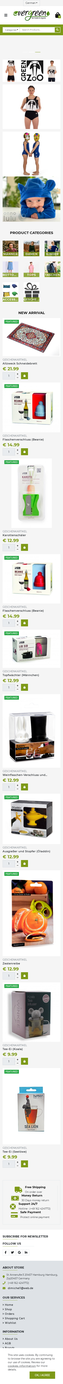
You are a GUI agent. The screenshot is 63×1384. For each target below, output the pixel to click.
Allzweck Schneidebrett (20, 363)
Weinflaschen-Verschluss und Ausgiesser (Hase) (24, 775)
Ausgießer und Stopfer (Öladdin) (26, 851)
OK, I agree (42, 1375)
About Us (11, 1338)
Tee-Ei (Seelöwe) (15, 1151)
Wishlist (10, 1322)
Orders (9, 1313)
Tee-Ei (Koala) (13, 1049)
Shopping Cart (15, 1318)
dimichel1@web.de (20, 1288)
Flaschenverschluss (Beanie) (23, 439)
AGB (8, 1343)
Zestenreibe (12, 963)
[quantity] (17, 374)
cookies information (22, 1366)
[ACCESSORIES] (10, 290)
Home (9, 1304)
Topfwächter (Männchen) (21, 675)
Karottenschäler (14, 535)
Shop (8, 1309)
